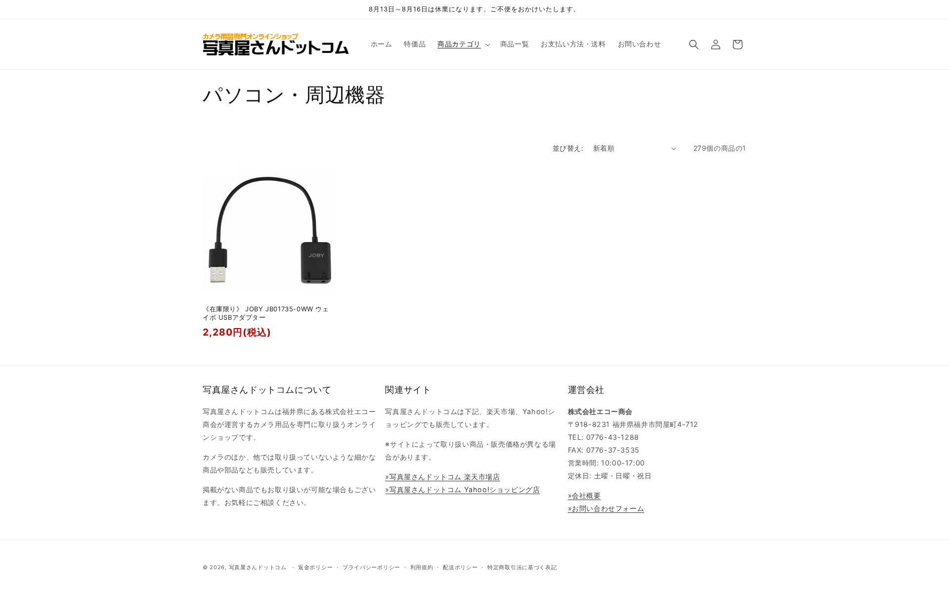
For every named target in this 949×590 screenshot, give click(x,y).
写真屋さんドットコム (258, 567)
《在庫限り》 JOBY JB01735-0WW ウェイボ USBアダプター (266, 313)
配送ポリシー (460, 567)
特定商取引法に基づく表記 (522, 567)
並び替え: (568, 148)
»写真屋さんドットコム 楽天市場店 (442, 476)
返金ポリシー (315, 567)
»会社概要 (584, 495)
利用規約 (421, 567)
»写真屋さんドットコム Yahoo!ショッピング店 (462, 489)
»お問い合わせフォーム (606, 508)
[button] (462, 44)
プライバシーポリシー (371, 567)
